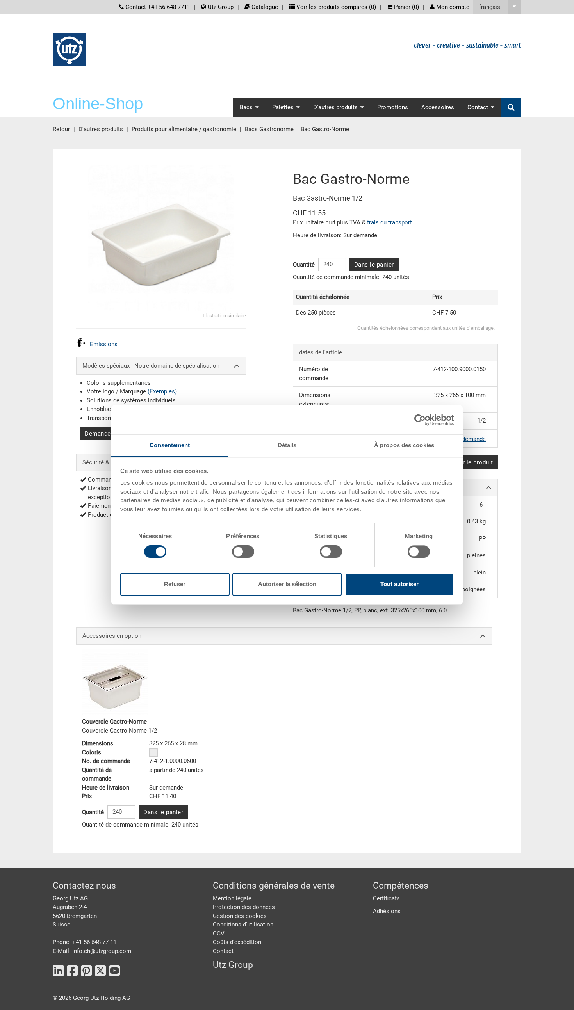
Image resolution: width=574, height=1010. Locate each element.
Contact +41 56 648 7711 (157, 7)
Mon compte (452, 7)
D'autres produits (100, 129)
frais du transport (389, 222)
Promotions (392, 107)
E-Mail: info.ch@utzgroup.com (92, 951)
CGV (219, 933)
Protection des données (244, 906)
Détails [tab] (287, 445)
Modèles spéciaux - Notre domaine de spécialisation (150, 365)
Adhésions (387, 911)
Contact (223, 951)
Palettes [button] (283, 107)
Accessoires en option (111, 635)
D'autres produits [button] (335, 107)
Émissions (104, 344)
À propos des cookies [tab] (404, 445)
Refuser (174, 584)
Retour (61, 129)
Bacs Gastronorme (269, 129)
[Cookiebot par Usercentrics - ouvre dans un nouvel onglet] (420, 420)
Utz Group (220, 7)
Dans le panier (374, 264)
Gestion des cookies (240, 915)
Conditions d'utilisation (243, 924)
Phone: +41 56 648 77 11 (84, 942)
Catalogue (264, 7)
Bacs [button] (246, 107)
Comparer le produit (465, 462)
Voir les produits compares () (335, 7)
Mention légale (232, 898)
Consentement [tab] (170, 445)
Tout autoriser (399, 584)
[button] (497, 7)
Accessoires (437, 107)
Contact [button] (477, 107)
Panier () (405, 7)
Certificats (386, 898)
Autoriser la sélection (287, 584)
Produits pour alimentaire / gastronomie (184, 129)
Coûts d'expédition (237, 942)
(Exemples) (162, 391)
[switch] (243, 552)
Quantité (304, 264)
